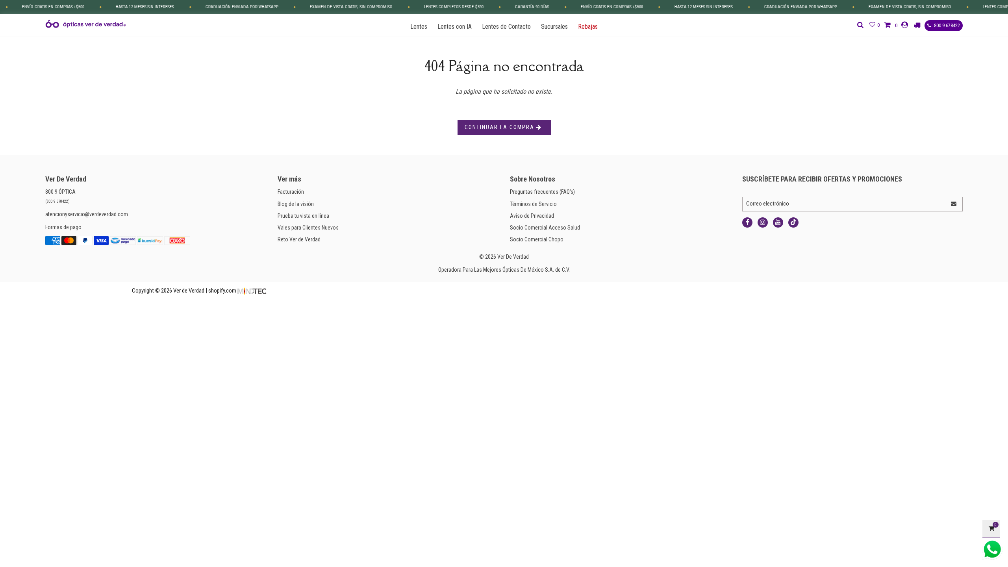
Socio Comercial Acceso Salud (545, 227)
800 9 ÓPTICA (60, 192)
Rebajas (588, 26)
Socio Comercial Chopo (536, 239)
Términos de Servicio (533, 204)
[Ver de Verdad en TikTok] (793, 222)
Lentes (418, 26)
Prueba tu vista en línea (303, 216)
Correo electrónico (767, 203)
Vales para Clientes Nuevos (308, 227)
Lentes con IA (454, 26)
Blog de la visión (296, 204)
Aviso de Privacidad (532, 216)
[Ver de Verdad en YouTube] (778, 222)
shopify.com (222, 290)
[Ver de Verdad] (85, 24)
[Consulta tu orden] (918, 25)
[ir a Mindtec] (252, 290)
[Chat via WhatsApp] (992, 549)
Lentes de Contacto (506, 26)
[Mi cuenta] (905, 25)
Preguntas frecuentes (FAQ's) (542, 192)
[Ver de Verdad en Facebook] (747, 222)
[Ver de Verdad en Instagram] (763, 222)
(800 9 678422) (57, 201)
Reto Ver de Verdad (299, 239)
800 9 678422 (946, 25)
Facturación (291, 192)
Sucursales (554, 26)
